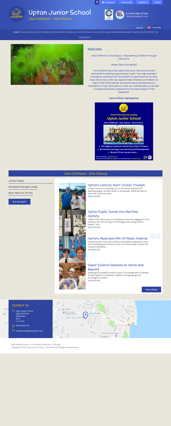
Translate (156, 27)
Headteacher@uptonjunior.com (29, 331)
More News (151, 289)
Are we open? (19, 201)
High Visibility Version (20, 344)
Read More (94, 196)
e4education (73, 347)
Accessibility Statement (41, 344)
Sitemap (56, 344)
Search (139, 27)
